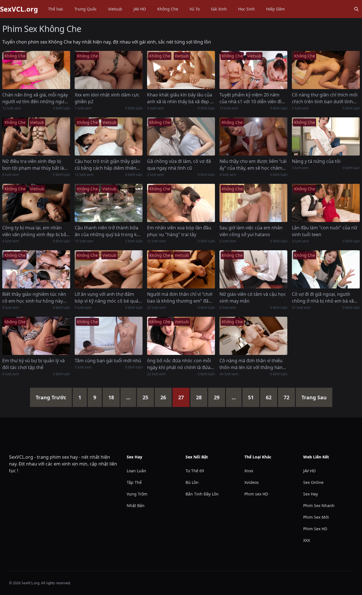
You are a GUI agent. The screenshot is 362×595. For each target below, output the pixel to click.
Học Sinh (246, 9)
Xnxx (248, 470)
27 (181, 397)
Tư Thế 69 (195, 470)
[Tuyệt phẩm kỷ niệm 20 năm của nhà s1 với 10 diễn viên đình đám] (253, 70)
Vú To (194, 9)
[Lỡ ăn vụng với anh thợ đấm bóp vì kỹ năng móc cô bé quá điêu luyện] (109, 269)
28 (199, 397)
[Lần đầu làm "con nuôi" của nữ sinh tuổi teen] (326, 203)
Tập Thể (134, 482)
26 (163, 397)
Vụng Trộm (137, 494)
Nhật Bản (136, 505)
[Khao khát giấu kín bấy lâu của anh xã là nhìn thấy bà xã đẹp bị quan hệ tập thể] (181, 70)
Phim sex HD (256, 494)
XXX (306, 540)
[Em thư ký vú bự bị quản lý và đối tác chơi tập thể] (36, 336)
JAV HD (139, 9)
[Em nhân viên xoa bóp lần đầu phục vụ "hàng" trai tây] (181, 203)
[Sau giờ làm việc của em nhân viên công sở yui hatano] (253, 203)
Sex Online (313, 482)
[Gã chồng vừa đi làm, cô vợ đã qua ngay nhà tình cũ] (181, 136)
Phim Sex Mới (316, 517)
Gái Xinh (219, 9)
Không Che (167, 9)
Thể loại (55, 9)
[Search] (356, 9)
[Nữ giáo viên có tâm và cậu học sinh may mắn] (253, 269)
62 (269, 397)
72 (286, 397)
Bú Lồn (192, 482)
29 (216, 397)
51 (251, 397)
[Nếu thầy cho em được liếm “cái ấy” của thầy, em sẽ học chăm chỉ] (253, 136)
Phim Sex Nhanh (319, 505)
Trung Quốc (85, 9)
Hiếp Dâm (275, 9)
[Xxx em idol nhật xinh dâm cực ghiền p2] (109, 70)
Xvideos (251, 482)
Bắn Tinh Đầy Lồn (202, 494)
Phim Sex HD (315, 528)
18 (111, 397)
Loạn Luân (136, 470)
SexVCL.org (19, 9)
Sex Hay (310, 494)
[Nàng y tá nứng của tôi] (326, 136)
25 (145, 397)
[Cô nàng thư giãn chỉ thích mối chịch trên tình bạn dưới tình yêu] (326, 70)
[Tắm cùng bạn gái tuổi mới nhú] (109, 336)
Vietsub (115, 9)
